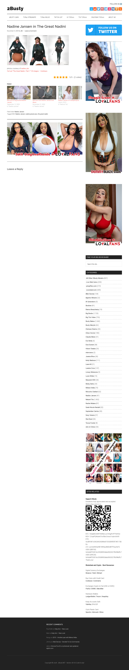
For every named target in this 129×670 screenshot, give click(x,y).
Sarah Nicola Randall (93, 407)
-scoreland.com (91, 290)
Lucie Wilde (90, 376)
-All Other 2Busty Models (95, 278)
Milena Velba (90, 388)
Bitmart (99, 573)
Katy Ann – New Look (61, 629)
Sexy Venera (90, 415)
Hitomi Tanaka (91, 349)
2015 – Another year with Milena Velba (65, 637)
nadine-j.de (25, 68)
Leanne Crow (90, 368)
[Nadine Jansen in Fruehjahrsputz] (70, 92)
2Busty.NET (61, 663)
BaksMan (100, 589)
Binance (88, 573)
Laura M (88, 364)
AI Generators (90, 302)
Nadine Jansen (19, 111)
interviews (89, 353)
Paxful (88, 589)
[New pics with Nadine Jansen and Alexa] (44, 92)
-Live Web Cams (91, 282)
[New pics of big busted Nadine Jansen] (19, 92)
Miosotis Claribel (92, 392)
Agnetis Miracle (91, 298)
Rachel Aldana (91, 403)
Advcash (95, 612)
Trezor (98, 596)
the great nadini (43, 114)
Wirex (101, 612)
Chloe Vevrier (90, 333)
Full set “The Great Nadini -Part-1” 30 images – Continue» (27, 71)
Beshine (88, 306)
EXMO (93, 589)
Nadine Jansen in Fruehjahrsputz (68, 100)
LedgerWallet (90, 596)
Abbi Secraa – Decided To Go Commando (66, 642)
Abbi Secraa (90, 294)
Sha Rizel (89, 419)
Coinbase (89, 581)
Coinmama (97, 581)
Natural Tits (90, 399)
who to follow (90, 427)
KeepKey (105, 596)
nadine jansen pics (31, 114)
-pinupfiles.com (91, 286)
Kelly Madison (91, 360)
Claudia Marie (90, 337)
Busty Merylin (90, 325)
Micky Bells (90, 384)
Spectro (88, 612)
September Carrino (92, 411)
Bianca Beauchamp (92, 309)
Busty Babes (90, 321)
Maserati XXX (90, 380)
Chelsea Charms (91, 329)
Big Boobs (89, 313)
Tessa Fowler (90, 423)
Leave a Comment (30, 31)
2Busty (15, 8)
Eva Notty (89, 341)
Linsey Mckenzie (92, 372)
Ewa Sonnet (90, 345)
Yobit (94, 573)
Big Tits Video (91, 317)
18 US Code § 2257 (78, 663)
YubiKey (88, 604)
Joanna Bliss (90, 356)
